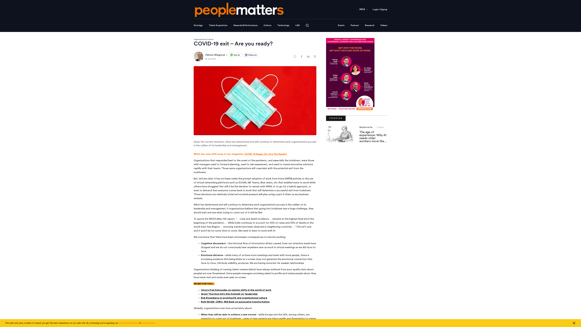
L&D (297, 25)
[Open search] (307, 25)
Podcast (355, 25)
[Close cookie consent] (574, 323)
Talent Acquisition (218, 25)
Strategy (198, 25)
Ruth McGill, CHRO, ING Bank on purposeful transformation (235, 302)
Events (341, 25)
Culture (267, 25)
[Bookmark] (294, 56)
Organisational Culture (203, 39)
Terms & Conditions (129, 323)
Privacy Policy (148, 323)
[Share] (301, 56)
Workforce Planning (368, 127)
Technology (283, 25)
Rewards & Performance (245, 25)
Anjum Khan (381, 128)
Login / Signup (380, 9)
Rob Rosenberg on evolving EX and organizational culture (234, 298)
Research (369, 25)
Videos (383, 25)
